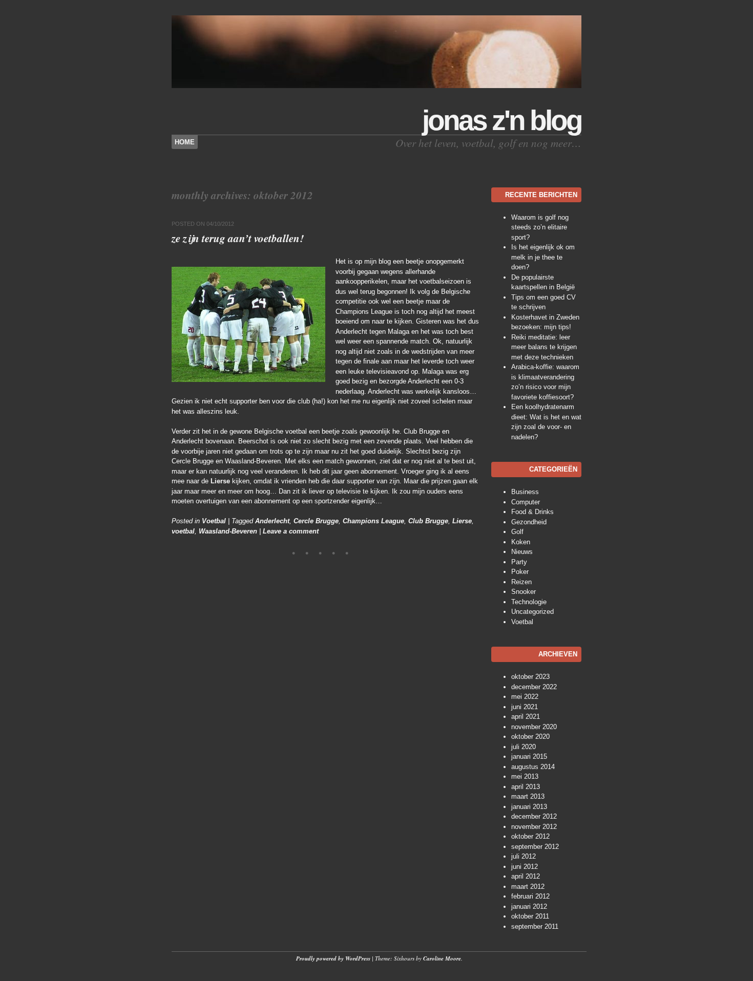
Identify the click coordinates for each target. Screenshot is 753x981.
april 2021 (525, 716)
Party (519, 562)
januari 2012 (529, 906)
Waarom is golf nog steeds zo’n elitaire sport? (540, 227)
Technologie (529, 602)
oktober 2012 (530, 836)
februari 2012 (530, 896)
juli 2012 (523, 856)
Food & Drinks (532, 512)
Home (185, 142)
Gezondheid (529, 522)
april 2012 (525, 876)
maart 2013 (528, 796)
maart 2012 (528, 886)
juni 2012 (524, 866)
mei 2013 (524, 776)
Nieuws (522, 552)
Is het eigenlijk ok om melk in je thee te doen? (543, 257)
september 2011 (534, 926)
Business (525, 492)
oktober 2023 (530, 676)
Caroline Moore (442, 958)
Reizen (521, 582)
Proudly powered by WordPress (333, 958)
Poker (520, 571)
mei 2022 (524, 696)
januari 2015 (529, 756)
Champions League (373, 521)
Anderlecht (272, 521)
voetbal (183, 531)
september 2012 (535, 846)
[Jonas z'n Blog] (376, 86)
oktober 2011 (530, 916)
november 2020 (534, 727)
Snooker (523, 591)
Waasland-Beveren (228, 531)
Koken (520, 542)
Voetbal (214, 521)
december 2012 (534, 816)
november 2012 (534, 826)
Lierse (220, 481)
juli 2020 (523, 747)
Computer (525, 502)
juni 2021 (524, 707)
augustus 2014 (533, 767)
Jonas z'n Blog (501, 120)
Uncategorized (532, 611)
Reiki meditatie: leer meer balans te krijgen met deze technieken (544, 347)
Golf (517, 532)
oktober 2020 (530, 736)
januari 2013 (529, 807)
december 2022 (534, 687)
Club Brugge (428, 521)
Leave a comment (291, 531)
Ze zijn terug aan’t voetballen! (238, 238)
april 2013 (525, 787)
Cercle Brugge (316, 521)
